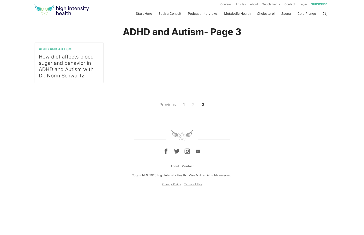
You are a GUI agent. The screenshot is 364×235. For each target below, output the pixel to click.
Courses (226, 4)
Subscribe (319, 4)
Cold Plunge (306, 14)
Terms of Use (193, 184)
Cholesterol (266, 14)
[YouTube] (198, 151)
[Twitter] (176, 151)
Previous (167, 104)
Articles (241, 4)
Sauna (286, 14)
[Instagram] (187, 151)
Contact (289, 4)
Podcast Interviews (203, 14)
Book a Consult (169, 14)
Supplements (271, 4)
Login (303, 4)
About (254, 4)
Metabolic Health (237, 14)
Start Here (144, 14)
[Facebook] (166, 151)
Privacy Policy (171, 184)
